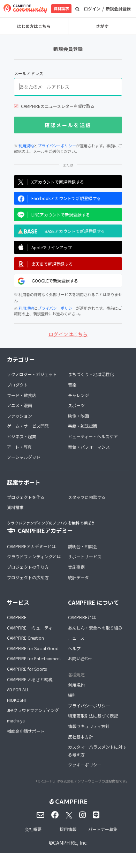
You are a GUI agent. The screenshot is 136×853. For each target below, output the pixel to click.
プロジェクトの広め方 (28, 577)
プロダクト (17, 385)
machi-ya (16, 720)
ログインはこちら (68, 334)
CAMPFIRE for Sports (27, 669)
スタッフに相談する (87, 497)
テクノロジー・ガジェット (32, 374)
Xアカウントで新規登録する (57, 182)
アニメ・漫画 (19, 405)
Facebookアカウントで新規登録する (66, 198)
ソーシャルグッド (23, 457)
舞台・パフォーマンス (89, 447)
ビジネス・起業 (21, 436)
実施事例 (76, 567)
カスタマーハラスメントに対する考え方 (97, 750)
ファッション (19, 416)
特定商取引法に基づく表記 (93, 716)
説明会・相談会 (82, 546)
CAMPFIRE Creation (25, 638)
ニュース (76, 638)
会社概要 (33, 829)
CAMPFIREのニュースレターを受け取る (58, 106)
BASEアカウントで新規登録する (75, 231)
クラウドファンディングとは (34, 556)
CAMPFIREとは (82, 617)
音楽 (72, 385)
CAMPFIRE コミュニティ (29, 628)
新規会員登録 (118, 9)
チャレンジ (78, 395)
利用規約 (26, 145)
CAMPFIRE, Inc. (70, 842)
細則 (72, 695)
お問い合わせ (80, 658)
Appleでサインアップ (51, 247)
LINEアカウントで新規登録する (60, 215)
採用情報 (68, 829)
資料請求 (61, 8)
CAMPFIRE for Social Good (33, 648)
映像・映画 (78, 416)
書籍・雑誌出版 (82, 426)
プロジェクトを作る (26, 497)
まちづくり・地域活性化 (91, 374)
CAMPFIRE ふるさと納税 (30, 679)
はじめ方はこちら (34, 26)
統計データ (78, 577)
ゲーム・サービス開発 (28, 426)
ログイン (92, 9)
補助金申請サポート (26, 731)
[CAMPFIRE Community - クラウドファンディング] (25, 8)
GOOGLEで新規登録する (55, 281)
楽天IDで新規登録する (52, 264)
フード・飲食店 (21, 395)
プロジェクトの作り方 (28, 567)
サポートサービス (84, 556)
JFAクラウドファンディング (33, 710)
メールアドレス (28, 73)
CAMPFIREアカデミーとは (31, 546)
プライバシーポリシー (57, 145)
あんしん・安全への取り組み (95, 628)
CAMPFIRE (17, 617)
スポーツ (76, 405)
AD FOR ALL (18, 689)
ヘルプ (74, 648)
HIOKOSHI (16, 700)
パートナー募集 (103, 829)
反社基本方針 (80, 737)
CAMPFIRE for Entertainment (34, 658)
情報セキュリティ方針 (88, 726)
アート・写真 (19, 447)
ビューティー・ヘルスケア (93, 436)
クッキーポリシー (84, 764)
